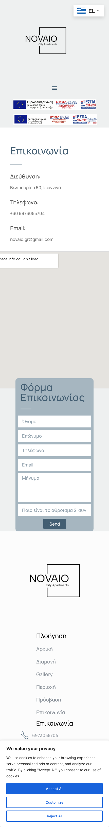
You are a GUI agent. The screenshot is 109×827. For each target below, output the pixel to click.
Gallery (44, 674)
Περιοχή (46, 687)
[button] (54, 88)
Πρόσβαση (48, 699)
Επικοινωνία (50, 712)
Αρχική (44, 648)
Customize (54, 802)
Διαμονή (46, 661)
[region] (54, 783)
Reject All (54, 816)
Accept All (54, 788)
